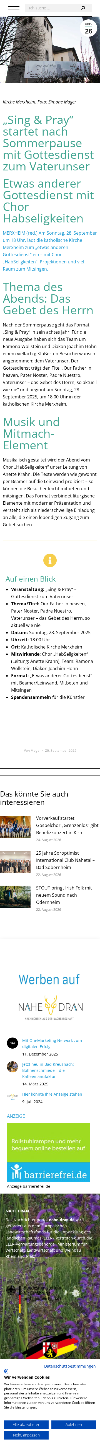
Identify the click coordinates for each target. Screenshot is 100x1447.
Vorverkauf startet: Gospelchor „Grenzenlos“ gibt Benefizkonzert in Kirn (67, 825)
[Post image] (15, 827)
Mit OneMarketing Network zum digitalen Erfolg (52, 1043)
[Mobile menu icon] (13, 8)
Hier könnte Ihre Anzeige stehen (52, 1094)
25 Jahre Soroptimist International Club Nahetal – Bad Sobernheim (65, 860)
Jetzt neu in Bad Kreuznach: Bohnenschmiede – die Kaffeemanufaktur (48, 1070)
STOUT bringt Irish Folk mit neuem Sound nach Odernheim (64, 895)
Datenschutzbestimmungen (70, 1366)
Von (32, 750)
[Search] (83, 8)
